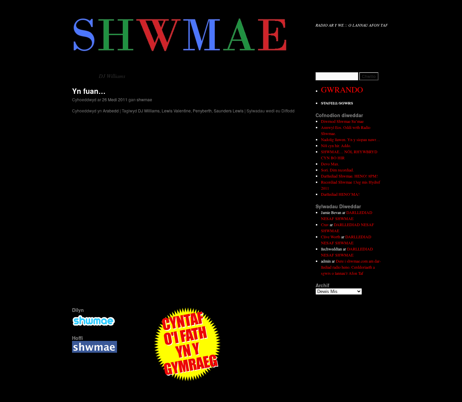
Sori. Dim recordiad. (337, 169)
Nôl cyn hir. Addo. (336, 145)
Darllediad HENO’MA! (340, 194)
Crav (325, 224)
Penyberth (202, 110)
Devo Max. (330, 163)
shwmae (144, 99)
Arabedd (111, 110)
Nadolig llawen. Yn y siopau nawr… (350, 139)
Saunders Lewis (229, 110)
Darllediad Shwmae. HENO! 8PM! (349, 176)
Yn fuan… (89, 91)
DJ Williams (149, 110)
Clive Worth (330, 236)
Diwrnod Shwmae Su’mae (342, 121)
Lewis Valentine (176, 110)
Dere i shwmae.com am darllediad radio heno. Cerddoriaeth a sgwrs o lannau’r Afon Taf (351, 267)
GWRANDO (342, 89)
